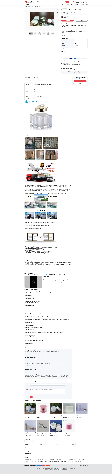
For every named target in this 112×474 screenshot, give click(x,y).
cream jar (57, 444)
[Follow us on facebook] (80, 465)
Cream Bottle (40, 6)
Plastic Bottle (50, 310)
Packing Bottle (36, 6)
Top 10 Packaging (63, 461)
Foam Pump (58, 310)
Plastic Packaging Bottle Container (42, 461)
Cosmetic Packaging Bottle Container (54, 461)
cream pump (57, 442)
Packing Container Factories (50, 459)
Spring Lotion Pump (63, 310)
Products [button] (38, 1)
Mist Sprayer (32, 310)
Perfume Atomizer (45, 310)
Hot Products (38, 468)
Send (31, 396)
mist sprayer (26, 442)
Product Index (71, 468)
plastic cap (41, 444)
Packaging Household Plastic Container (30, 461)
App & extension (77, 4)
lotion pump (41, 442)
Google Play (32, 465)
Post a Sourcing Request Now (48, 396)
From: (28, 384)
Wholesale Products (56, 468)
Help (71, 4)
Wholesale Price (61, 468)
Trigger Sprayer (40, 310)
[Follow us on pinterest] (85, 465)
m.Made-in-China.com (58, 469)
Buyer (67, 4)
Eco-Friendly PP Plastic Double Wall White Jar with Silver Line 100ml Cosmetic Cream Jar (30, 416)
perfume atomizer (74, 444)
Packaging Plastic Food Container (79, 459)
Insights (74, 468)
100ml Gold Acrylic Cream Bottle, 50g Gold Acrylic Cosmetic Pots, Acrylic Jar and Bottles (30, 433)
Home (25, 6)
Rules (87, 4)
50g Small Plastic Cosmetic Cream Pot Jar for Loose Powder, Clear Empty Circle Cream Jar (43, 433)
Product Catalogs (36, 441)
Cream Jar (54, 310)
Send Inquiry (68, 20)
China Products (42, 468)
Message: (28, 389)
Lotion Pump (36, 310)
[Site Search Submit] (67, 2)
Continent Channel (66, 468)
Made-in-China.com (52, 469)
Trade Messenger (38, 465)
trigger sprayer (26, 444)
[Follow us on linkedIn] (87, 465)
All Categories (27, 4)
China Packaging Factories (28, 459)
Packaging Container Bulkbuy (78, 461)
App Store (27, 465)
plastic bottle (73, 442)
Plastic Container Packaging (69, 459)
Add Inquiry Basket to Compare (42, 36)
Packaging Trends (70, 461)
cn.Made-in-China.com (64, 469)
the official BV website (44, 274)
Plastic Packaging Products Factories (39, 459)
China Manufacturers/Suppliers (49, 468)
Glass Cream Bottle (43, 455)
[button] (65, 1)
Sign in (87, 2)
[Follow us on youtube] (84, 465)
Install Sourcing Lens (46, 465)
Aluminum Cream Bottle (35, 455)
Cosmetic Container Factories (60, 459)
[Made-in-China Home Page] (29, 2)
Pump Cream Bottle (27, 455)
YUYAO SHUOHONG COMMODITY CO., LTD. (69, 12)
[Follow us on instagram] (83, 465)
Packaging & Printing (30, 6)
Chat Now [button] (81, 20)
